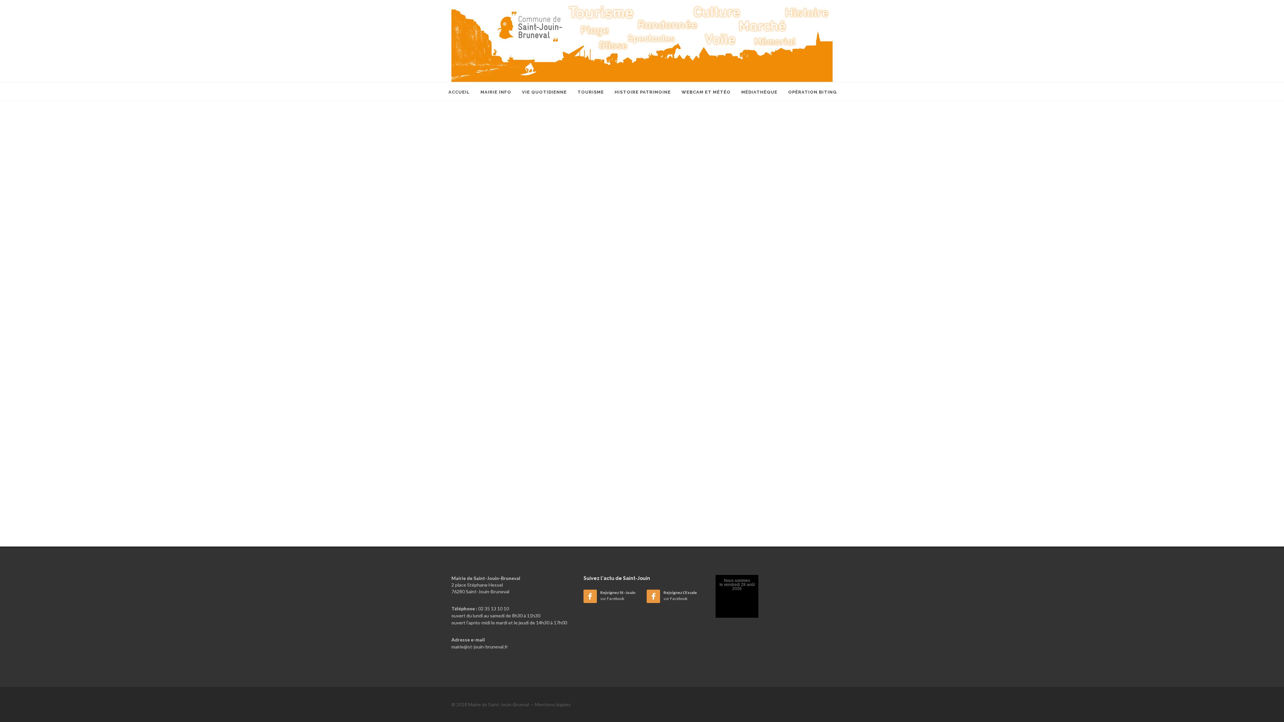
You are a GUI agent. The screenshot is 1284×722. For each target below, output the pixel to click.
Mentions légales (553, 704)
